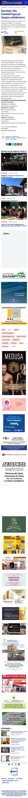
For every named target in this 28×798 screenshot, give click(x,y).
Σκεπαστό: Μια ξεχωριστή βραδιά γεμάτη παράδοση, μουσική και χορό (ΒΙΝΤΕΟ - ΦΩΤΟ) (13, 225)
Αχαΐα (9, 330)
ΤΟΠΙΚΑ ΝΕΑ (13, 139)
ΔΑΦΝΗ (3, 198)
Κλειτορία (13, 343)
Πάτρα (21, 343)
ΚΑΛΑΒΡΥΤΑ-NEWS (10, 138)
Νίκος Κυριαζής (6, 32)
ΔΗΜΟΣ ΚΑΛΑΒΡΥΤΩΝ (8, 336)
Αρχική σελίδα (4, 7)
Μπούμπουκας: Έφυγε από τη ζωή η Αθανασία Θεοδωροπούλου (19, 732)
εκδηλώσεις (10, 7)
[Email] (21, 144)
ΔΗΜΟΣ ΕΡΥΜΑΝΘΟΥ (7, 333)
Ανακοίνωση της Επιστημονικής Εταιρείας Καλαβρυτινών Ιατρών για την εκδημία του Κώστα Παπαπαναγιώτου (18, 740)
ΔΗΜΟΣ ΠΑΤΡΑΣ (21, 336)
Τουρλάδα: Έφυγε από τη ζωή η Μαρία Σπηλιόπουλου (18, 757)
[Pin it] (18, 144)
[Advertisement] (14, 499)
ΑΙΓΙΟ (3, 330)
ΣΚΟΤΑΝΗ (18, 138)
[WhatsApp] (12, 144)
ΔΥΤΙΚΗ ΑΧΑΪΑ (6, 339)
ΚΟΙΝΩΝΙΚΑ (5, 343)
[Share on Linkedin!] (15, 144)
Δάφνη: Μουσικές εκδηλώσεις (9, 200)
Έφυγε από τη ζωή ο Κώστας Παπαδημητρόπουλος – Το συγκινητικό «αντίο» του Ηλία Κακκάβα (17, 749)
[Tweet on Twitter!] (10, 144)
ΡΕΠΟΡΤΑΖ (5, 346)
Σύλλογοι (23, 138)
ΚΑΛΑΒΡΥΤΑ (17, 7)
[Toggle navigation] (26, 2)
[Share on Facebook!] (7, 144)
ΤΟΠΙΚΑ (7, 139)
